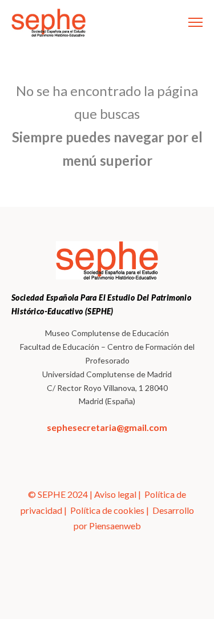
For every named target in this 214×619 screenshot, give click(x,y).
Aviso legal (115, 494)
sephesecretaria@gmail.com (107, 427)
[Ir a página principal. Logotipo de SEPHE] (48, 23)
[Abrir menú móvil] (195, 22)
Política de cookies (107, 510)
